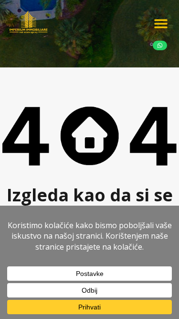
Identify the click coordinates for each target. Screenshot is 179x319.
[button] (161, 23)
